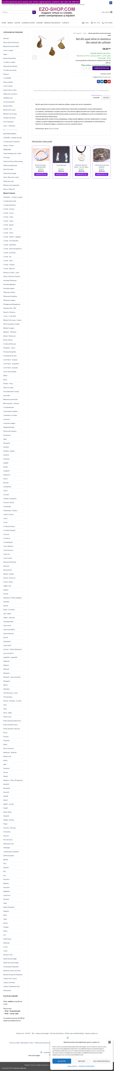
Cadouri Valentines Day (11, 986)
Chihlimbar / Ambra (10, 510)
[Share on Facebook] (98, 81)
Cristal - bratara (8, 209)
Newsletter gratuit (52, 23)
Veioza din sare (8, 844)
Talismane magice (9, 300)
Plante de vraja (8, 181)
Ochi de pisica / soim (10, 693)
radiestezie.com (80, 4)
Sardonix (6, 768)
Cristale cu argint (9, 62)
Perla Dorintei (8, 169)
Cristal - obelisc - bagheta (12, 237)
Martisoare (7, 990)
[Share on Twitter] (102, 81)
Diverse (6, 74)
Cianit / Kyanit (8, 514)
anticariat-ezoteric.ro (47, 4)
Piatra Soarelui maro (10, 725)
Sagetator (6, 891)
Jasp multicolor (8, 633)
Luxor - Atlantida (9, 126)
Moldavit (6, 673)
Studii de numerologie (10, 963)
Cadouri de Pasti (9, 982)
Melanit (6, 665)
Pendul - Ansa (8, 383)
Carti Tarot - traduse (10, 360)
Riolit (5, 744)
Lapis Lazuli (7, 645)
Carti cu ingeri (8, 50)
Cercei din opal (61, 165)
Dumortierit (7, 570)
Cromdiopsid (7, 542)
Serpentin (6, 788)
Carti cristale (7, 86)
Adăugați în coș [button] (41, 174)
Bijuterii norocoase (10, 114)
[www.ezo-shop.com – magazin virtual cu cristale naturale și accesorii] (57, 12)
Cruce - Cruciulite (9, 316)
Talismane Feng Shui (10, 296)
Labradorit (7, 641)
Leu (4, 875)
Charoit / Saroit (8, 502)
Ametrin (6, 455)
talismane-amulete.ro (28, 4)
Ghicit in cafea (8, 387)
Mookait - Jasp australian (12, 677)
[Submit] (34, 12)
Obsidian (6, 689)
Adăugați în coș (101, 68)
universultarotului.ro (69, 4)
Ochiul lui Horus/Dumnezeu (13, 161)
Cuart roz (6, 554)
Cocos (5, 947)
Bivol (5, 915)
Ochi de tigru (7, 697)
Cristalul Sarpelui (9, 530)
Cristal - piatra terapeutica (12, 249)
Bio (33, 1033)
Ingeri (5, 54)
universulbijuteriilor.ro (15, 4)
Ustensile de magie (9, 173)
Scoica (5, 772)
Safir (4, 764)
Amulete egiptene (9, 284)
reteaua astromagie (42, 1033)
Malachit (6, 661)
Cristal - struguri (9, 264)
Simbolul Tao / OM (9, 308)
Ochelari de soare (9, 118)
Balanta (6, 883)
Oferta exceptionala (10, 165)
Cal (4, 935)
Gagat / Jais (7, 586)
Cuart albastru (8, 546)
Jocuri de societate (9, 371)
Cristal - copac (8, 221)
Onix (5, 705)
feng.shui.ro (5, 4)
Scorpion (6, 887)
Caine (5, 951)
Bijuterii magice (8, 328)
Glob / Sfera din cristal (11, 177)
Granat (5, 594)
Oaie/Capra (7, 939)
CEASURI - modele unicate (12, 137)
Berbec (5, 859)
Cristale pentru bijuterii (11, 142)
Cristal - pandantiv (9, 245)
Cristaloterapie (8, 407)
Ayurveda (6, 395)
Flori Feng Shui (8, 122)
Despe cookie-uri (72, 1066)
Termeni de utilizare (57, 1033)
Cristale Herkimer (9, 205)
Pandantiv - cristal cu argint (12, 197)
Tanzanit (6, 816)
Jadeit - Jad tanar (9, 617)
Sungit (5, 808)
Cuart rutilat (7, 558)
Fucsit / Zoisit (8, 582)
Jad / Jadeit (7, 614)
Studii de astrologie (10, 959)
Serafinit (6, 784)
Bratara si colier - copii (11, 272)
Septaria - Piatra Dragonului (13, 780)
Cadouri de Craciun (10, 978)
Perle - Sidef (7, 713)
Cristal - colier (8, 217)
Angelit (5, 463)
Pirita (5, 732)
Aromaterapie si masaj (11, 391)
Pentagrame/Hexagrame (11, 304)
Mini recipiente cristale (11, 324)
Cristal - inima (8, 233)
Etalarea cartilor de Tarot (11, 970)
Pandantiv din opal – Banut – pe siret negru (81, 166)
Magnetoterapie (8, 427)
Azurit (5, 479)
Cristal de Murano (9, 344)
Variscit (6, 836)
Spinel (5, 800)
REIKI (5, 376)
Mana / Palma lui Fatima (11, 276)
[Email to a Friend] (105, 81)
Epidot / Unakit (8, 574)
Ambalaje (6, 848)
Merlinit (6, 669)
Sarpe (5, 931)
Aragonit (6, 471)
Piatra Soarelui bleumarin (12, 721)
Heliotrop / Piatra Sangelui (12, 598)
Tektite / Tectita (8, 820)
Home (4, 23)
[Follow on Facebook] (110, 2)
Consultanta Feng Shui (11, 967)
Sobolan (6, 911)
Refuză (81, 1061)
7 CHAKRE (7, 78)
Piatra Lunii (7, 717)
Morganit (6, 681)
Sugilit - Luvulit (8, 804)
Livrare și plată (28, 23)
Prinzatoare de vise (9, 356)
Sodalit (5, 796)
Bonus (10, 23)
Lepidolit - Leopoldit (10, 657)
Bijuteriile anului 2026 (11, 46)
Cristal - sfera (8, 260)
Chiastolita (7, 506)
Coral (5, 522)
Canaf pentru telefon (10, 411)
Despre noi (20, 1033)
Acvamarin (7, 435)
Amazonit (6, 443)
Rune (5, 380)
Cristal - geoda (8, 225)
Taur (4, 863)
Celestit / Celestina (9, 498)
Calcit (5, 491)
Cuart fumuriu (8, 550)
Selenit (5, 776)
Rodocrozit (7, 756)
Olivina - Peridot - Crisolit (12, 701)
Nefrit (5, 685)
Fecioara (6, 879)
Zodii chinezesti (8, 907)
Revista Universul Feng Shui (12, 975)
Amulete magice (8, 288)
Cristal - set (7, 257)
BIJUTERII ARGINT (9, 134)
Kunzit (5, 637)
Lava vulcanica (8, 653)
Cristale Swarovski (9, 201)
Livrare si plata (14, 1043)
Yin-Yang (6, 157)
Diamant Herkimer (9, 562)
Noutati (6, 38)
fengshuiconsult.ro (59, 4)
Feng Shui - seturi (9, 348)
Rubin (5, 760)
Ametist (6, 447)
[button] (109, 1042)
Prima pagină (77, 33)
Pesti (5, 903)
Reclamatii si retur (27, 1043)
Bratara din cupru (9, 110)
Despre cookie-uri (91, 1033)
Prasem (6, 736)
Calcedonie (7, 487)
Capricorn (6, 895)
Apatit (5, 467)
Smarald (6, 792)
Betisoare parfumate (10, 399)
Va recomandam (9, 102)
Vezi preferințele (101, 1061)
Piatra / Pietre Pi (9, 189)
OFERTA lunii (8, 98)
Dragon (6, 927)
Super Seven (7, 812)
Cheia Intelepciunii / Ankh (12, 153)
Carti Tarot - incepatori (11, 364)
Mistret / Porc (8, 955)
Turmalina (6, 832)
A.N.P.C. (28, 1033)
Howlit (5, 606)
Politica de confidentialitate (74, 1033)
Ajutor (17, 23)
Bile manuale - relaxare (11, 403)
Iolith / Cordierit (9, 610)
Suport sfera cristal (9, 90)
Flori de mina (7, 840)
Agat (5, 439)
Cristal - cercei (8, 213)
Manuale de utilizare (10, 66)
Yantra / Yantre (8, 145)
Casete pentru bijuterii (11, 852)
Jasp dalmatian (8, 621)
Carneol (6, 494)
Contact (65, 23)
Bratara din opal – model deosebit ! (41, 166)
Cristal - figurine (9, 268)
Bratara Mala (7, 106)
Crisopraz (6, 538)
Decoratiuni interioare (11, 42)
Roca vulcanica (8, 748)
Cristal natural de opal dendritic (102, 166)
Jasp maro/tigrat (9, 629)
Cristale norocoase (9, 70)
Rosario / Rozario (9, 312)
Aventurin (6, 475)
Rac (4, 871)
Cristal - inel (7, 229)
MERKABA (7, 149)
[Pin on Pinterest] (109, 81)
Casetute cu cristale (10, 415)
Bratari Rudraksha (9, 58)
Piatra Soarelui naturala (11, 729)
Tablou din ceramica (10, 94)
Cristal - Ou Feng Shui (10, 241)
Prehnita (6, 740)
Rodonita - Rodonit (9, 752)
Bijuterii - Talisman (9, 332)
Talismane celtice (9, 292)
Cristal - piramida (9, 253)
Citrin (5, 518)
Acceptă (62, 1061)
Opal (5, 709)
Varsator (6, 899)
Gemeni (6, 867)
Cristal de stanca (9, 526)
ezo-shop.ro (38, 4)
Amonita (6, 459)
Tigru (5, 919)
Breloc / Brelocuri (9, 336)
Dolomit (6, 566)
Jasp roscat (7, 625)
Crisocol (6, 534)
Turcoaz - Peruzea (9, 828)
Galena (5, 590)
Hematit (6, 602)
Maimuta (6, 943)
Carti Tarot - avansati (10, 368)
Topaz (5, 824)
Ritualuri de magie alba (11, 185)
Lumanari (6, 419)
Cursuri (39, 23)
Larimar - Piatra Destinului (12, 649)
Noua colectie (8, 82)
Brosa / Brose (8, 340)
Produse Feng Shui (9, 352)
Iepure (5, 923)
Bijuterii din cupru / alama (12, 320)
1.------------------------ (10, 130)
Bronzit (5, 483)
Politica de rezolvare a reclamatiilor (47, 1043)
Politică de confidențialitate (86, 1066)
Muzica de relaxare (9, 431)
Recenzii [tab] (106, 97)
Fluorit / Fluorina (9, 578)
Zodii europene (8, 855)
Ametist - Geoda (8, 451)
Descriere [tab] (96, 97)
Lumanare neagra (9, 423)
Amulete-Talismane (9, 280)
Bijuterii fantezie (9, 193)
